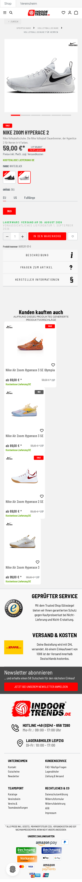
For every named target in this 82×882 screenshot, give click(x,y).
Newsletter (13, 776)
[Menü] (5, 13)
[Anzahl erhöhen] (23, 236)
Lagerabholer (52, 771)
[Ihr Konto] (70, 13)
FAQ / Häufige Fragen (55, 767)
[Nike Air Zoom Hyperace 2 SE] (25, 475)
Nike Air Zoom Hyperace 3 (22, 567)
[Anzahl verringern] (7, 236)
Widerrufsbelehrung (55, 803)
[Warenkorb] (76, 13)
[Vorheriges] (7, 78)
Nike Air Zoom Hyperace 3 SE (25, 436)
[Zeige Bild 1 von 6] (15, 115)
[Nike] (73, 44)
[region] (41, 78)
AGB (47, 808)
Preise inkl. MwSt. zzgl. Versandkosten (23, 154)
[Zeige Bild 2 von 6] (25, 115)
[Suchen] (11, 13)
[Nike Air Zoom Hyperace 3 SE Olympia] (30, 344)
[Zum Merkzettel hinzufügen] (73, 236)
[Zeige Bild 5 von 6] (56, 115)
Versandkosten (61, 826)
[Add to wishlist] (53, 364)
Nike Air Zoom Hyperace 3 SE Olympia (30, 370)
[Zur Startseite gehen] (39, 12)
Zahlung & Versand (54, 776)
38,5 (9, 211)
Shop (8, 3)
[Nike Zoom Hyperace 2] (41, 75)
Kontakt (12, 767)
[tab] (4, 197)
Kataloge (12, 794)
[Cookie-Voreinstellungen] (12, 869)
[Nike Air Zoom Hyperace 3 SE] (25, 410)
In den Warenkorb (47, 236)
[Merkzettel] (64, 13)
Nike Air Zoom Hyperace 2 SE (25, 502)
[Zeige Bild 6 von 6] (66, 115)
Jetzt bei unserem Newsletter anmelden (41, 686)
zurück (15, 21)
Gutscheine (14, 771)
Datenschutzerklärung (56, 794)
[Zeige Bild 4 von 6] (46, 115)
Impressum (50, 812)
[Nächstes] (74, 78)
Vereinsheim (28, 3)
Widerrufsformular (54, 798)
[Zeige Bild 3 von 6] (36, 115)
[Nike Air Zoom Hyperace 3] (22, 541)
